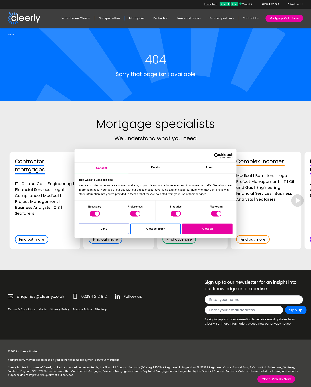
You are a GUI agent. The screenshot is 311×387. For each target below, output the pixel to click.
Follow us (133, 296)
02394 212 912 (270, 4)
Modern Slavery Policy (54, 309)
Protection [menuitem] (160, 18)
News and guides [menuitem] (189, 18)
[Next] (297, 200)
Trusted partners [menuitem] (221, 18)
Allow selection (155, 228)
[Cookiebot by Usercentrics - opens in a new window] (217, 155)
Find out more (31, 239)
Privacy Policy (82, 309)
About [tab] (209, 167)
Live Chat (276, 379)
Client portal (295, 4)
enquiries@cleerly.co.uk (40, 296)
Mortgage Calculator (284, 18)
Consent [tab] (101, 167)
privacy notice (280, 324)
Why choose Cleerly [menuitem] (76, 18)
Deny (103, 228)
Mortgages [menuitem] (137, 18)
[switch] (135, 214)
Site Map (101, 309)
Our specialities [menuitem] (109, 18)
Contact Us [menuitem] (251, 18)
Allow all (207, 228)
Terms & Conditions (22, 309)
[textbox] (254, 299)
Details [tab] (155, 167)
